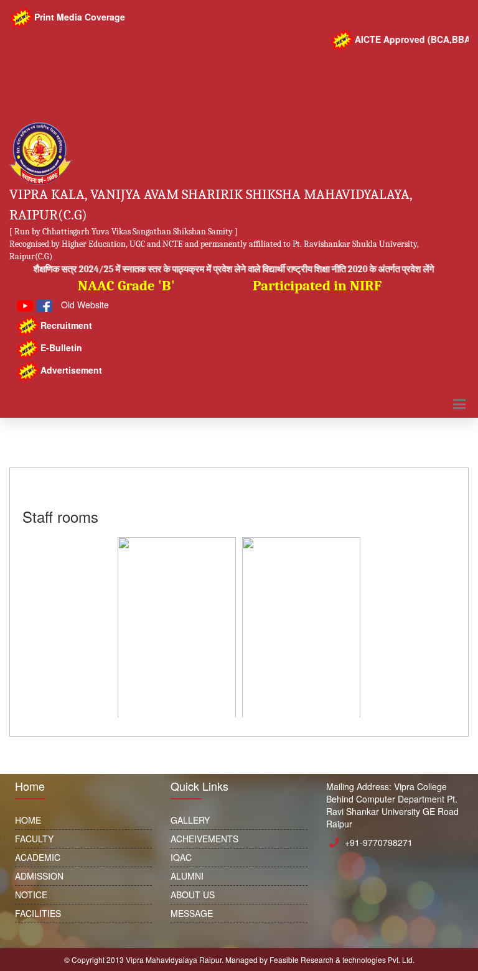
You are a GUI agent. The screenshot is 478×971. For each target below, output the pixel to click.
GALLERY (190, 820)
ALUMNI (187, 876)
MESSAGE (192, 913)
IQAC (181, 857)
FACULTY (34, 838)
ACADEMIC (37, 857)
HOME (28, 820)
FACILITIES (38, 913)
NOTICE (31, 894)
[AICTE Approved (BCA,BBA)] (239, 119)
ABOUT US (193, 894)
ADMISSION (39, 876)
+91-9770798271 (379, 842)
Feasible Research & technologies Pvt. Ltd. (342, 959)
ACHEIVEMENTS (204, 838)
